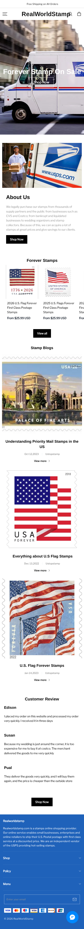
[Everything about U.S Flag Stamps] (42, 509)
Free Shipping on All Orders (42, 4)
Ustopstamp (52, 454)
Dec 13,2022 (31, 563)
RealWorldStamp (42, 14)
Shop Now (16, 239)
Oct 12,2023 (31, 454)
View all (42, 333)
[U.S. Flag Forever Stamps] (42, 618)
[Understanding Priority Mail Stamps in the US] (42, 394)
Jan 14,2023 (31, 673)
